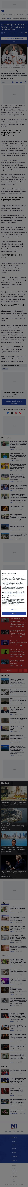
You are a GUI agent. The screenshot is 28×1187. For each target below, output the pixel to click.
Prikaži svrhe (14, 609)
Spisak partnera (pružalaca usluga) (10, 604)
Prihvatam (14, 613)
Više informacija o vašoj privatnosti (17, 593)
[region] (14, 593)
